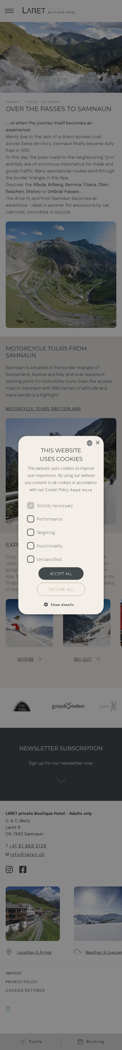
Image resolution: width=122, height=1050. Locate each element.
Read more (81, 490)
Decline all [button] (61, 589)
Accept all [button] (61, 573)
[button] (61, 604)
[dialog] (61, 525)
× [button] (97, 443)
